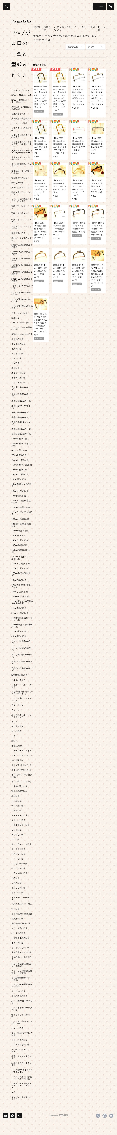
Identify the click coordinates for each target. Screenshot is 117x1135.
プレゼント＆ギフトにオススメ (21, 1098)
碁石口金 (15, 796)
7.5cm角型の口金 (19, 455)
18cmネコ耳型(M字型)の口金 (21, 586)
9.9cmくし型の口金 (20, 474)
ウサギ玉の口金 (18, 344)
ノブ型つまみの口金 (20, 938)
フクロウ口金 (17, 859)
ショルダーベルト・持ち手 (21, 686)
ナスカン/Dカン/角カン (21, 755)
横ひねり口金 (17, 835)
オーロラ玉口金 (18, 849)
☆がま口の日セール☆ (21, 90)
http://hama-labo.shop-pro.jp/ (111, 1116)
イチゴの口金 (17, 943)
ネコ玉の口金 (17, 339)
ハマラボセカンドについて (65, 28)
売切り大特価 (17, 183)
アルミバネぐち (18, 680)
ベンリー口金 (17, 1028)
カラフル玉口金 (18, 382)
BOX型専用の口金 (19, 675)
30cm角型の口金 (18, 636)
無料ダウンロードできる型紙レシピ (21, 227)
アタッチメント (18, 705)
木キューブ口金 (18, 373)
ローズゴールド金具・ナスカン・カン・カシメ (21, 1085)
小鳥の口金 (16, 349)
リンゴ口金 (16, 830)
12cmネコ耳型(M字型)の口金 (21, 501)
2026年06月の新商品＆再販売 (21, 253)
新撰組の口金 (17, 919)
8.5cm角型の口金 (19, 470)
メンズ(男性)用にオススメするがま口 (22, 1071)
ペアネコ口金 (17, 353)
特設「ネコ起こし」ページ (21, 214)
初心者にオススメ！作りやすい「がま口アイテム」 (21, 144)
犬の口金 (15, 878)
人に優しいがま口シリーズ (21, 1050)
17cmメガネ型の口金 (20, 564)
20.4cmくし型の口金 (20, 596)
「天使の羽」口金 (19, 786)
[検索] (6, 6)
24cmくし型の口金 (19, 613)
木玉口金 (15, 368)
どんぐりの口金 (18, 888)
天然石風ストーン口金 (21, 952)
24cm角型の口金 (18, 608)
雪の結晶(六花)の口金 (21, 923)
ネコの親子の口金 (19, 996)
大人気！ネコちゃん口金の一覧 (21, 158)
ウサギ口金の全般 (19, 864)
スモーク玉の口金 (19, 928)
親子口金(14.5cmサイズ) (20, 407)
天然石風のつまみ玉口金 (21, 958)
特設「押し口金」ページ (21, 207)
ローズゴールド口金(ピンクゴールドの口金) (21, 1078)
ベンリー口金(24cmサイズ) (22, 649)
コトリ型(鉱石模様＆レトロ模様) (21, 985)
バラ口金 (15, 839)
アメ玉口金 (16, 801)
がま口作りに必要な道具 (21, 129)
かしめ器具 (16, 731)
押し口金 (15, 909)
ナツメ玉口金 (17, 806)
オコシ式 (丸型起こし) (21, 770)
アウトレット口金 (19, 313)
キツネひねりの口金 (20, 948)
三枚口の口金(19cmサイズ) (22, 669)
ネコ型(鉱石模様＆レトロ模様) (21, 979)
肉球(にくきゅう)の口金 (22, 334)
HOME (37, 27)
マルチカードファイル (21, 751)
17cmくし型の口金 (19, 568)
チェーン (15, 710)
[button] (99, 6)
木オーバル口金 (18, 378)
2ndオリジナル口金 (20, 323)
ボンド (14, 722)
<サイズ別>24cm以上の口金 (22, 307)
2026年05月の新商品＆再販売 (21, 259)
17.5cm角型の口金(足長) (20, 574)
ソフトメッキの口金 (20, 1045)
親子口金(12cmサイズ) (21, 401)
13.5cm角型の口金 (19, 531)
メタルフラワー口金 (20, 825)
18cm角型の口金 (18, 580)
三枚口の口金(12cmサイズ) (22, 662)
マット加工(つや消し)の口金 (22, 1034)
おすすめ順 (73, 47)
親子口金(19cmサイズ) (21, 417)
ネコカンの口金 (18, 991)
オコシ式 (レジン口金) (21, 781)
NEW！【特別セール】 (21, 95)
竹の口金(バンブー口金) (22, 904)
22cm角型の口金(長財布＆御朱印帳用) (22, 602)
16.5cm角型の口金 (19, 545)
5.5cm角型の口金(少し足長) (21, 444)
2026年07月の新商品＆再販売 (21, 246)
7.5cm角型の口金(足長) (21, 465)
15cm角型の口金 (18, 535)
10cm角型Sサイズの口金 (21, 485)
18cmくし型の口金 (19, 592)
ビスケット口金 (18, 854)
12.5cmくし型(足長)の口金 (21, 525)
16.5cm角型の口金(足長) (20, 551)
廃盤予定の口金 (18, 233)
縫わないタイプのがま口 (21, 239)
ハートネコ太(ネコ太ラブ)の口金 (21, 1022)
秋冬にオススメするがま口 (21, 1064)
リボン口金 (16, 358)
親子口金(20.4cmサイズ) (20, 423)
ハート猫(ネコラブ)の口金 (22, 1002)
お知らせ (47, 28)
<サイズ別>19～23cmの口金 (21, 300)
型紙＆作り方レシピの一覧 (21, 193)
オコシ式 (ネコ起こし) (21, 765)
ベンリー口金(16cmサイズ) (22, 642)
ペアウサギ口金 (18, 868)
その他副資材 (17, 760)
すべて (91, 47)
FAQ (83, 27)
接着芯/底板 (16, 746)
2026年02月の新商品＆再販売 (21, 280)
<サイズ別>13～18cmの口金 (21, 293)
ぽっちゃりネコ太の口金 (21, 1015)
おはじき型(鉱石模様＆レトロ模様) (21, 965)
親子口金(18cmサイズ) (21, 413)
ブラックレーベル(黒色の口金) (21, 328)
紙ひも (14, 741)
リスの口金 (16, 883)
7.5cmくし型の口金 (20, 460)
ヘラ (13, 736)
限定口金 (15, 318)
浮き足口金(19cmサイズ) (21, 395)
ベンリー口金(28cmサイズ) (22, 656)
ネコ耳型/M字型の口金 (21, 914)
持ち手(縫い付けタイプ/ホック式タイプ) (22, 693)
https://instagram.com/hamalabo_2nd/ (104, 1116)
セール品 (101, 28)
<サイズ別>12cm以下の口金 (22, 287)
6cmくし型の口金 (19, 450)
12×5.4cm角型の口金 (20, 507)
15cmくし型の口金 (19, 540)
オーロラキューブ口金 (21, 844)
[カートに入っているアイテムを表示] (110, 6)
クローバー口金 (18, 820)
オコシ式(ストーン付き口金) (21, 776)
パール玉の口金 (18, 933)
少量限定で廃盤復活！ (21, 118)
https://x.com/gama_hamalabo (98, 1116)
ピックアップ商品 (19, 123)
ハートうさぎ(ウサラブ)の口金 (22, 1009)
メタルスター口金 (19, 815)
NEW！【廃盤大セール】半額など (20, 101)
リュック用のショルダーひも (21, 699)
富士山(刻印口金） (19, 791)
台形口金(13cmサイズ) (21, 434)
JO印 (13, 1092)
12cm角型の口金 (18, 496)
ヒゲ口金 (15, 363)
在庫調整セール (18, 114)
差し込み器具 (17, 726)
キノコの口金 (17, 892)
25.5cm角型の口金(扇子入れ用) (21, 626)
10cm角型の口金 (18, 479)
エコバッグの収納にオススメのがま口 (21, 200)
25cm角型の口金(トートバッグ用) (22, 619)
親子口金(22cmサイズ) (21, 429)
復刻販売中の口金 (19, 178)
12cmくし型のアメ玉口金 (21, 513)
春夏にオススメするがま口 (21, 1057)
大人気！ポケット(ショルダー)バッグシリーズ (21, 152)
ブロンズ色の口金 (19, 1040)
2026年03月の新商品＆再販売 (21, 273)
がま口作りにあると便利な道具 (21, 136)
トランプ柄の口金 (19, 873)
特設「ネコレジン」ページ (21, 221)
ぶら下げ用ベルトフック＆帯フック (21, 716)
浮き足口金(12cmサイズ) (21, 388)
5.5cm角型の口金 (19, 439)
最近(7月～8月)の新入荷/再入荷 (21, 108)
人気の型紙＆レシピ (20, 187)
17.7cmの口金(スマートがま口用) (21, 558)
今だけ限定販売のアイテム (21, 165)
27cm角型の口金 (18, 631)
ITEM (91, 27)
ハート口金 (16, 810)
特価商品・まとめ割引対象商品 (21, 172)
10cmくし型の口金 (19, 491)
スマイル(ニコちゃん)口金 (22, 898)
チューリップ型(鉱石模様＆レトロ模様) (21, 972)
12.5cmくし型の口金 (20, 519)
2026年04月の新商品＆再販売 (21, 266)
